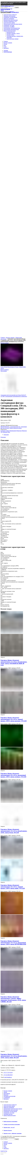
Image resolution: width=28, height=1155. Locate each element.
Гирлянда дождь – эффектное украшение (13, 1133)
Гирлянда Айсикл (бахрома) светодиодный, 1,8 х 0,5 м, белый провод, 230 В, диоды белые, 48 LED (14, 831)
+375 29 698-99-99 (14, 12)
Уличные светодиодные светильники (12, 1124)
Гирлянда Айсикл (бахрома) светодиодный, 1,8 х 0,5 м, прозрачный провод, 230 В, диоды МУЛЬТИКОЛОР (13, 942)
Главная (3, 337)
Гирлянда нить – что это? (9, 1127)
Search (16, 7)
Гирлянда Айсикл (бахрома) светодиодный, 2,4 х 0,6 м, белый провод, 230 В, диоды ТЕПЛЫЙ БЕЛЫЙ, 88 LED (14, 662)
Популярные (7, 1093)
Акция (5, 1092)
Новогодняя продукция (16, 428)
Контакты (6, 1099)
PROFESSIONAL (5, 426)
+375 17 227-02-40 (7, 1072)
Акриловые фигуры (15, 426)
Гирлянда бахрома (8, 1130)
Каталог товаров (10, 337)
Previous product (5, 343)
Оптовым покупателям (9, 1096)
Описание (6, 434)
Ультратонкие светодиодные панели (13, 1108)
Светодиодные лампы (9, 1106)
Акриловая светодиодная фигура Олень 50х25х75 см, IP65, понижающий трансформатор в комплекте (14, 395)
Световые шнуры (8, 1114)
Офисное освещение (9, 1107)
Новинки (6, 1094)
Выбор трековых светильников (10, 1121)
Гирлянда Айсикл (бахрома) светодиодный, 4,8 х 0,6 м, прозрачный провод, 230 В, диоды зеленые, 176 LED (13, 775)
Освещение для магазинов (10, 1111)
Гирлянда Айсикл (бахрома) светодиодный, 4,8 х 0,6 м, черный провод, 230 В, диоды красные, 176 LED (14, 719)
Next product (4, 371)
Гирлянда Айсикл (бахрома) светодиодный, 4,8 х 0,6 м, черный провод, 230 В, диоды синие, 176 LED (13, 886)
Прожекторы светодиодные (11, 1110)
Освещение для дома (9, 1112)
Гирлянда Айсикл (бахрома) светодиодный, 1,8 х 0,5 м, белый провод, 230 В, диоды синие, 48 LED (14, 1055)
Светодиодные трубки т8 (10, 1104)
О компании (7, 1097)
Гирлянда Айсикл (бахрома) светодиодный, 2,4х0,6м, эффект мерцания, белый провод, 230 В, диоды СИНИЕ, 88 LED (13, 999)
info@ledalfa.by (8, 1077)
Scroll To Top (4, 1151)
